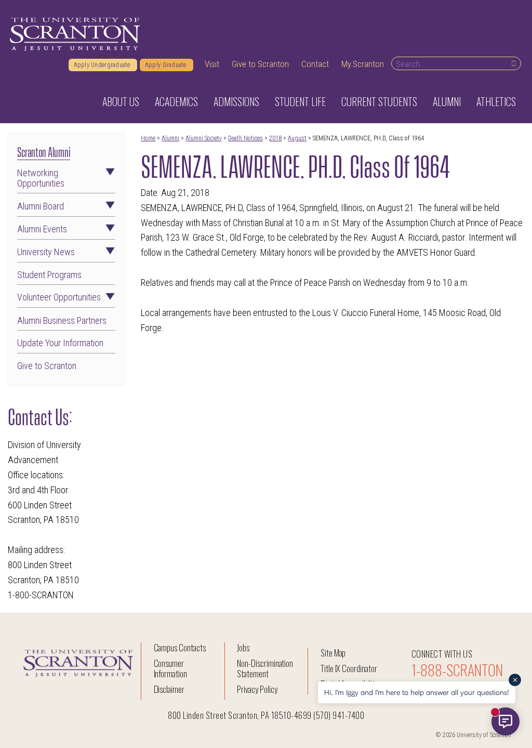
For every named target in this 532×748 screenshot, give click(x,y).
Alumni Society (203, 138)
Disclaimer (169, 689)
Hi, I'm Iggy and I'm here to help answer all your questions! (416, 692)
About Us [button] (120, 101)
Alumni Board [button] (40, 206)
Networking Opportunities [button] (40, 178)
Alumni (170, 138)
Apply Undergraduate (103, 65)
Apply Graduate (166, 65)
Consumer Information (170, 668)
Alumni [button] (447, 101)
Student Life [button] (300, 101)
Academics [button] (176, 101)
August (297, 138)
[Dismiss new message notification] (515, 680)
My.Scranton (362, 64)
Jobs (243, 647)
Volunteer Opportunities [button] (59, 297)
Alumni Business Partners (62, 321)
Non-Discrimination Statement (265, 668)
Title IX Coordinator (349, 668)
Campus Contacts (180, 647)
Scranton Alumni (43, 151)
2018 (275, 138)
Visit (212, 64)
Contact (315, 64)
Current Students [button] (379, 101)
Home (148, 138)
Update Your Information (60, 343)
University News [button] (46, 252)
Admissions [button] (236, 101)
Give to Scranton (260, 64)
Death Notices (245, 138)
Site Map (333, 652)
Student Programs (49, 275)
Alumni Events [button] (42, 229)
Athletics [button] (496, 101)
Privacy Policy (257, 689)
